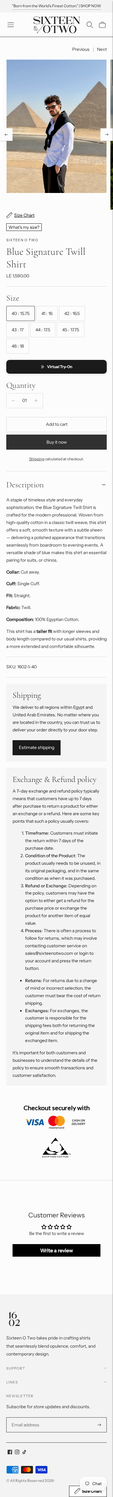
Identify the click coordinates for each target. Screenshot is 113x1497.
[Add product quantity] (36, 400)
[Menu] (10, 25)
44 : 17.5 (42, 330)
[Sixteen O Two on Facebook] (10, 1453)
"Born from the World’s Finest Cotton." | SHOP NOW (56, 5)
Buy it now (56, 442)
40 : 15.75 (21, 313)
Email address (25, 1417)
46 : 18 (18, 346)
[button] (56, 367)
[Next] (106, 134)
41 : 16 (46, 313)
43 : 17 (18, 330)
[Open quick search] (89, 25)
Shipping (36, 459)
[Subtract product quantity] (13, 400)
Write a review (56, 1250)
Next (102, 49)
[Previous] (6, 134)
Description (25, 484)
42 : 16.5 (72, 313)
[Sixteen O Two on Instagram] (17, 1453)
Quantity (20, 385)
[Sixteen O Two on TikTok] (24, 1453)
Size (12, 298)
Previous (80, 49)
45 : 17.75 (70, 330)
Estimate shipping (36, 747)
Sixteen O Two (22, 240)
